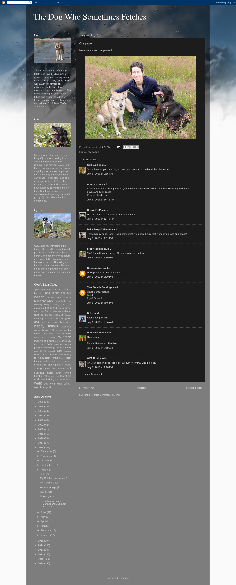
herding (37, 330)
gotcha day (49, 322)
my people (93, 152)
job (45, 333)
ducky (57, 315)
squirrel (61, 368)
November (46, 456)
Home (141, 388)
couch (61, 308)
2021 (41, 424)
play (62, 347)
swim (58, 373)
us (70, 379)
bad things (52, 292)
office (64, 341)
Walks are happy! (49, 487)
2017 (41, 443)
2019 (41, 434)
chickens (39, 308)
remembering (65, 354)
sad (62, 358)
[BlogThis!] (128, 147)
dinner (67, 311)
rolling (37, 358)
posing (43, 351)
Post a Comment (93, 374)
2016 (41, 447)
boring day (66, 301)
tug (64, 379)
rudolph (46, 358)
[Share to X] (131, 147)
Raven (53, 354)
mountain (46, 337)
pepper (38, 347)
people (67, 344)
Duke (90, 313)
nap (44, 341)
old (35, 344)
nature (50, 341)
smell (44, 365)
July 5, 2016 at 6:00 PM (100, 277)
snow (60, 364)
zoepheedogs (95, 249)
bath (69, 293)
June (43, 512)
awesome (56, 289)
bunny (46, 305)
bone (57, 301)
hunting (59, 330)
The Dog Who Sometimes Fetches (89, 16)
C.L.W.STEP (94, 210)
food (50, 318)
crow (42, 311)
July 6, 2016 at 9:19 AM (100, 348)
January (45, 535)
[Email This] (124, 147)
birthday (67, 297)
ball (63, 292)
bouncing (38, 305)
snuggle (68, 365)
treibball (58, 379)
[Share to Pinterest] (137, 147)
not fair (58, 341)
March (44, 526)
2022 (41, 420)
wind (52, 383)
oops (42, 344)
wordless (39, 387)
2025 (41, 406)
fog (45, 318)
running (56, 358)
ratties (44, 354)
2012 (41, 554)
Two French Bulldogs (99, 287)
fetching (38, 318)
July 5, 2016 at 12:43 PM (100, 219)
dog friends (41, 314)
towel (43, 379)
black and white (44, 301)
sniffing (52, 364)
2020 (41, 429)
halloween (65, 322)
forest (56, 318)
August (44, 469)
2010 (41, 563)
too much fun (53, 376)
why (46, 384)
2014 (41, 545)
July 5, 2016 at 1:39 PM (100, 257)
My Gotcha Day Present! (53, 478)
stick (69, 368)
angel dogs (45, 289)
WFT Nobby (94, 358)
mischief (66, 333)
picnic (56, 347)
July (43, 474)
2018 (41, 438)
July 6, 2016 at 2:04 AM (100, 322)
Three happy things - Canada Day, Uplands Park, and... (53, 504)
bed (59, 297)
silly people (65, 361)
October (45, 460)
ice (65, 330)
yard (48, 387)
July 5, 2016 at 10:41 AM (100, 199)
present (51, 351)
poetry (67, 347)
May (43, 516)
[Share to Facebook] (134, 147)
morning (37, 337)
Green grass (47, 496)
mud (53, 337)
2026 (41, 402)
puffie (59, 351)
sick (53, 361)
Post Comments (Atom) (107, 395)
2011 (40, 559)
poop (36, 351)
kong (51, 334)
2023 (41, 415)
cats (69, 304)
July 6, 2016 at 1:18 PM (100, 367)
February (46, 530)
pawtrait (58, 344)
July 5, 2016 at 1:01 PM (100, 238)
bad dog (66, 289)
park (49, 344)
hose (45, 330)
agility (36, 290)
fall (62, 314)
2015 (41, 541)
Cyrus (48, 311)
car (63, 304)
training (50, 379)
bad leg (38, 293)
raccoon (67, 351)
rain (36, 354)
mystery (37, 341)
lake (57, 333)
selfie (46, 361)
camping (55, 305)
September (47, 465)
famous (68, 315)
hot (52, 330)
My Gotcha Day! (49, 482)
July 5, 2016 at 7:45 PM (100, 302)
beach (39, 297)
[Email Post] (118, 147)
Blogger (124, 578)
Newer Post (87, 388)
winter (67, 383)
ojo (69, 340)
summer (39, 372)
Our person (46, 492)
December (46, 451)
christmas (51, 307)
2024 (41, 411)
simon (37, 364)
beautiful (51, 297)
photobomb (47, 348)
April (43, 521)
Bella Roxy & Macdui (99, 229)
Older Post (194, 388)
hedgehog (66, 327)
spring (38, 368)
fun (62, 318)
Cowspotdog (94, 268)
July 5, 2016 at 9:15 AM (100, 173)
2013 (41, 550)
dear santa (58, 311)
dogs (51, 315)
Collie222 (92, 165)
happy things (46, 326)
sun (50, 372)
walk (38, 383)
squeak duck (50, 368)
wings (59, 384)
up (67, 379)
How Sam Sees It (97, 332)
